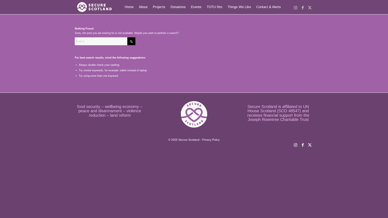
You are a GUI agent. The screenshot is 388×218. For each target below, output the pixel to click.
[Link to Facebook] (302, 7)
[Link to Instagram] (295, 7)
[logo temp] (94, 7)
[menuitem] (129, 7)
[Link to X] (309, 7)
